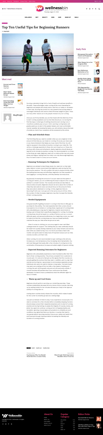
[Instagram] (90, 9)
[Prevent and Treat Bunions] (20, 85)
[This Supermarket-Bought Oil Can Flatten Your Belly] (96, 89)
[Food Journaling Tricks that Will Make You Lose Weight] (20, 102)
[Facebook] (87, 9)
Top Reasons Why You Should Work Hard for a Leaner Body (36, 355)
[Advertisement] (50, 89)
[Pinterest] (93, 9)
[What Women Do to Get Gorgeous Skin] (96, 64)
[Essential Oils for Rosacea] (98, 419)
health (33, 348)
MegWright (6, 31)
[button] (99, 9)
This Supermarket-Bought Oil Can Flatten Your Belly (85, 89)
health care (39, 348)
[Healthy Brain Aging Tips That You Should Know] (96, 80)
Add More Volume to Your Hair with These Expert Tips (86, 425)
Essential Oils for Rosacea (86, 417)
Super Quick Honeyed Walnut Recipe (9, 93)
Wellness (4, 23)
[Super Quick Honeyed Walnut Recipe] (20, 93)
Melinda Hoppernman (9, 97)
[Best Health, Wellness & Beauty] (51, 8)
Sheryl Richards (82, 83)
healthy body (46, 348)
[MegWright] (8, 117)
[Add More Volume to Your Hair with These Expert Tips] (98, 426)
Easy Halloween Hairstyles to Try (83, 71)
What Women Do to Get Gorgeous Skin (85, 63)
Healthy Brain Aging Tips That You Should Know (84, 80)
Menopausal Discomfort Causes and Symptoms (85, 55)
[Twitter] (96, 9)
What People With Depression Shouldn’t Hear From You (64, 355)
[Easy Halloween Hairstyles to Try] (96, 72)
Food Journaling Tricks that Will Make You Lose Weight (9, 103)
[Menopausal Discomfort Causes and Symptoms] (96, 56)
